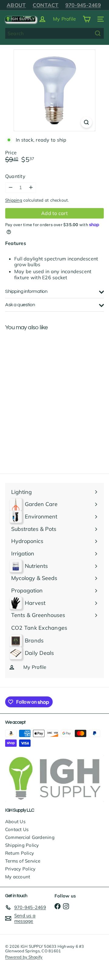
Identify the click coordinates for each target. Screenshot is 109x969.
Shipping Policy (22, 845)
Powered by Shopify (23, 956)
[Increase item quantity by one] (30, 187)
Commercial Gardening (29, 837)
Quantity (15, 176)
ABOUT (16, 5)
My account (17, 877)
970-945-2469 (83, 5)
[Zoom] (86, 122)
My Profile (64, 19)
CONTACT (46, 5)
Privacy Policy (20, 869)
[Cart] (87, 19)
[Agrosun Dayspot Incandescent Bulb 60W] (43, 383)
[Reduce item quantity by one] (10, 187)
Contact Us (16, 829)
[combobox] (54, 33)
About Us (15, 821)
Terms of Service (22, 861)
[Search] (98, 33)
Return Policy (19, 853)
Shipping (13, 200)
